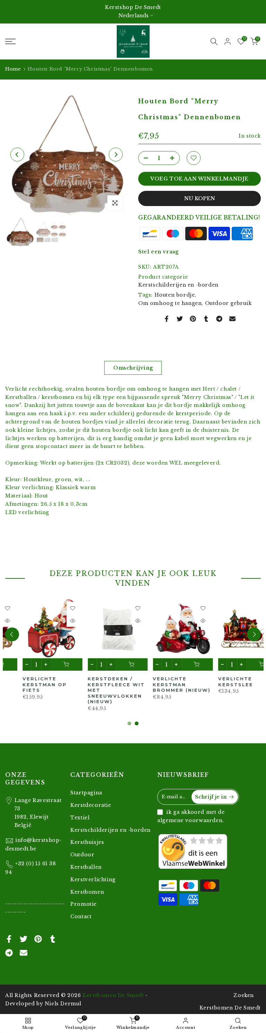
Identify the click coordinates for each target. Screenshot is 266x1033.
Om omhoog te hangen (170, 303)
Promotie (83, 904)
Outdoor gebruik (228, 303)
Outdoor (82, 854)
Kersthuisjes (87, 842)
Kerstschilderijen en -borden (178, 285)
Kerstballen (86, 867)
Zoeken (243, 995)
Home (13, 69)
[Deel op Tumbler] (206, 319)
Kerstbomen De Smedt (113, 995)
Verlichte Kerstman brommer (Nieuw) (99, 684)
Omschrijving (133, 367)
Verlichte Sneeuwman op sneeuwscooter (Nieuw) (228, 687)
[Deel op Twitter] (180, 319)
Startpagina (86, 793)
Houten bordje (174, 295)
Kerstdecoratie (90, 805)
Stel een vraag (158, 252)
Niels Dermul (63, 1004)
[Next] (116, 154)
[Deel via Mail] (232, 319)
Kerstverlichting (93, 879)
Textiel (79, 818)
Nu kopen (199, 198)
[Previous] (17, 154)
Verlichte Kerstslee (153, 681)
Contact (80, 916)
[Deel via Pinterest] (193, 319)
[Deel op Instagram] (219, 319)
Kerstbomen (87, 892)
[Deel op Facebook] (166, 319)
